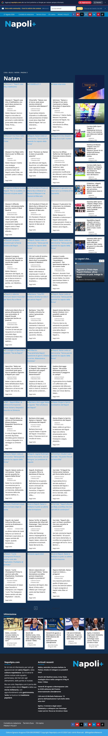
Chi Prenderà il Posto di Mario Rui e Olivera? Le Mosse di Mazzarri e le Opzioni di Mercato (38, 207)
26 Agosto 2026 (92, 140)
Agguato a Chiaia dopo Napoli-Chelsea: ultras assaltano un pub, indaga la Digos (79, 273)
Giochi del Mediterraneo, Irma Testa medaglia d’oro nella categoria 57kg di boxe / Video (33, 637)
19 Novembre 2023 (12, 268)
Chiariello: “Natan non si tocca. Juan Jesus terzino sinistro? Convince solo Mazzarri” (38, 103)
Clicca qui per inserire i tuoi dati (93, 8)
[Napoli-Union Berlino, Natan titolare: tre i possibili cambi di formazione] (62, 300)
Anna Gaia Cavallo (12, 643)
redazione (9, 108)
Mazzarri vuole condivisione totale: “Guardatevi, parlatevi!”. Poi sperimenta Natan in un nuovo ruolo (61, 261)
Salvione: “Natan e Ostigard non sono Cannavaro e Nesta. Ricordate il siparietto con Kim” (61, 104)
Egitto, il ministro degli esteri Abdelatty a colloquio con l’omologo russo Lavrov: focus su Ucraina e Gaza (95, 637)
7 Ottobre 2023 (35, 478)
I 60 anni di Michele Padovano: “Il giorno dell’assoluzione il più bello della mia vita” (74, 636)
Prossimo (56, 608)
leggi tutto (8, 128)
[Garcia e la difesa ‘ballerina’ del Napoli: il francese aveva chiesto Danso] (62, 142)
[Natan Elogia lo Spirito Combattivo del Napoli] (62, 408)
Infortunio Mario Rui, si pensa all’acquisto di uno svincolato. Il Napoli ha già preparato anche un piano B (14, 315)
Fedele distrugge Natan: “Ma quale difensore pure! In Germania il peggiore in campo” (61, 370)
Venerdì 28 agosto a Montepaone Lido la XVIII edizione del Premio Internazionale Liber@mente (53, 637)
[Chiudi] (105, 2)
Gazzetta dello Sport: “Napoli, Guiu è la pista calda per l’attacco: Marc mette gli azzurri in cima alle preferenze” (95, 243)
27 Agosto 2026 (90, 120)
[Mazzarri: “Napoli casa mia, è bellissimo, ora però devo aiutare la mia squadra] (15, 90)
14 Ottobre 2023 (11, 480)
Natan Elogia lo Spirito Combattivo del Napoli (62, 419)
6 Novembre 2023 (59, 320)
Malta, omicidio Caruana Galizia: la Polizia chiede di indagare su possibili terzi (12, 637)
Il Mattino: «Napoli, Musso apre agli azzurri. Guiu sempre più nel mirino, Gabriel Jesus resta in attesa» (94, 188)
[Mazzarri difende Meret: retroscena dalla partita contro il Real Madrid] (15, 194)
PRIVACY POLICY (63, 14)
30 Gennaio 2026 (79, 279)
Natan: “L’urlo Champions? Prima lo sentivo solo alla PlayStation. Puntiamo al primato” (14, 574)
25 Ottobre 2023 (35, 426)
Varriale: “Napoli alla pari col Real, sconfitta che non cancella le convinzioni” (62, 523)
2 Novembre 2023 (12, 379)
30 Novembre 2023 (59, 162)
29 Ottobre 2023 (58, 379)
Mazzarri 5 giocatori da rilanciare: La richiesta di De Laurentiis (62, 206)
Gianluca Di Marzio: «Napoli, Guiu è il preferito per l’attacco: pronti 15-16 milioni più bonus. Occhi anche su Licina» (95, 150)
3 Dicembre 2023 (11, 110)
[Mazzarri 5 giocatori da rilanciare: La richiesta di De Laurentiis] (62, 194)
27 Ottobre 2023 (11, 430)
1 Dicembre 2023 (11, 160)
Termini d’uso (41, 14)
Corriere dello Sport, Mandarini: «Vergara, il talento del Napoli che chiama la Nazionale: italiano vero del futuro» (94, 170)
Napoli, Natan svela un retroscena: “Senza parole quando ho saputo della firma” (14, 473)
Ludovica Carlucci (35, 108)
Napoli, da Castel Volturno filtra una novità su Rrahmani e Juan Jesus (13, 523)
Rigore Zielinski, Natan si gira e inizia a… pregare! (62, 572)
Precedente (22, 608)
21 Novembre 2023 (59, 212)
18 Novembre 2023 (36, 266)
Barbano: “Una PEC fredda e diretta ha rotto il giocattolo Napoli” (36, 313)
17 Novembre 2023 (59, 270)
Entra (80, 8)
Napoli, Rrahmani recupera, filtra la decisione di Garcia (36, 472)
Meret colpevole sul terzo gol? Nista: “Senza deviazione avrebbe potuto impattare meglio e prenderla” (38, 574)
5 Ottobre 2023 (19, 529)
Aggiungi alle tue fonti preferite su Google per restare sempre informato (34, 2)
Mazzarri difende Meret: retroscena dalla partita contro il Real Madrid (14, 207)
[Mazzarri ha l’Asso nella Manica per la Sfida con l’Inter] (15, 142)
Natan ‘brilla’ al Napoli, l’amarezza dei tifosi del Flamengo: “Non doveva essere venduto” (38, 523)
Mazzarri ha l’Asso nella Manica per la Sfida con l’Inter (14, 154)
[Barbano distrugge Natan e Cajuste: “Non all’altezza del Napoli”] (38, 408)
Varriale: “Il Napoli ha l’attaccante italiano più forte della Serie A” (62, 472)
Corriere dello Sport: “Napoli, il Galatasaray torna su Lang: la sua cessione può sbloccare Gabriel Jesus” (95, 131)
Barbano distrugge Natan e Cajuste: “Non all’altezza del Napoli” (38, 420)
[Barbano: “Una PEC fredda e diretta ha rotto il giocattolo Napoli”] (38, 300)
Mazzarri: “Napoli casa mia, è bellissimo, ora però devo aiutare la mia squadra (14, 103)
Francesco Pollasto (36, 318)
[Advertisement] (54, 48)
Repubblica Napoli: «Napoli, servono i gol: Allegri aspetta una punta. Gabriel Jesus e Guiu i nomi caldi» (94, 225)
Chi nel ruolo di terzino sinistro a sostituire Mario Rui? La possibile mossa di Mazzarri (38, 259)
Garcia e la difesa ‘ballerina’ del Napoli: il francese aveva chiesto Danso (62, 155)
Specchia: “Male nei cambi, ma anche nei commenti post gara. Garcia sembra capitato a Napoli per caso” (14, 370)
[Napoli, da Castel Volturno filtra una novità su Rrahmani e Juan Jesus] (15, 510)
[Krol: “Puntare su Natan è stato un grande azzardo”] (38, 142)
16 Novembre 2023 (12, 324)
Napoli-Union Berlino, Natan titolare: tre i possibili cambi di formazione (61, 313)
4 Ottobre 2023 (58, 530)
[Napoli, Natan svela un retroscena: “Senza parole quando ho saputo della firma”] (15, 460)
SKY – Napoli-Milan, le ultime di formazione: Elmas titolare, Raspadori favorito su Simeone (14, 422)
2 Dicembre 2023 (35, 110)
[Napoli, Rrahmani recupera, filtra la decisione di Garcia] (38, 460)
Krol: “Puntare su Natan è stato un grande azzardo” (38, 154)
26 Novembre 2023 (36, 214)
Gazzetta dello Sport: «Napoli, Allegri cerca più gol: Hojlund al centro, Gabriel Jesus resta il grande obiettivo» (94, 206)
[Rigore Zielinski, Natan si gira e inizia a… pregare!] (62, 560)
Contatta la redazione (26, 14)
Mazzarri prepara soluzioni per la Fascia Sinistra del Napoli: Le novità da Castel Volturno (14, 260)
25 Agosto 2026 (92, 160)
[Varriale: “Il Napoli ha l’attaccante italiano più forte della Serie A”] (62, 460)
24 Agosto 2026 (92, 179)
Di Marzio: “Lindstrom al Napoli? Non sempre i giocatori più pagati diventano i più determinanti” (38, 370)
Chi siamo (51, 14)
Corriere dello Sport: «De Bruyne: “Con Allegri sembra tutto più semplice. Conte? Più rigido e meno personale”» (89, 112)
